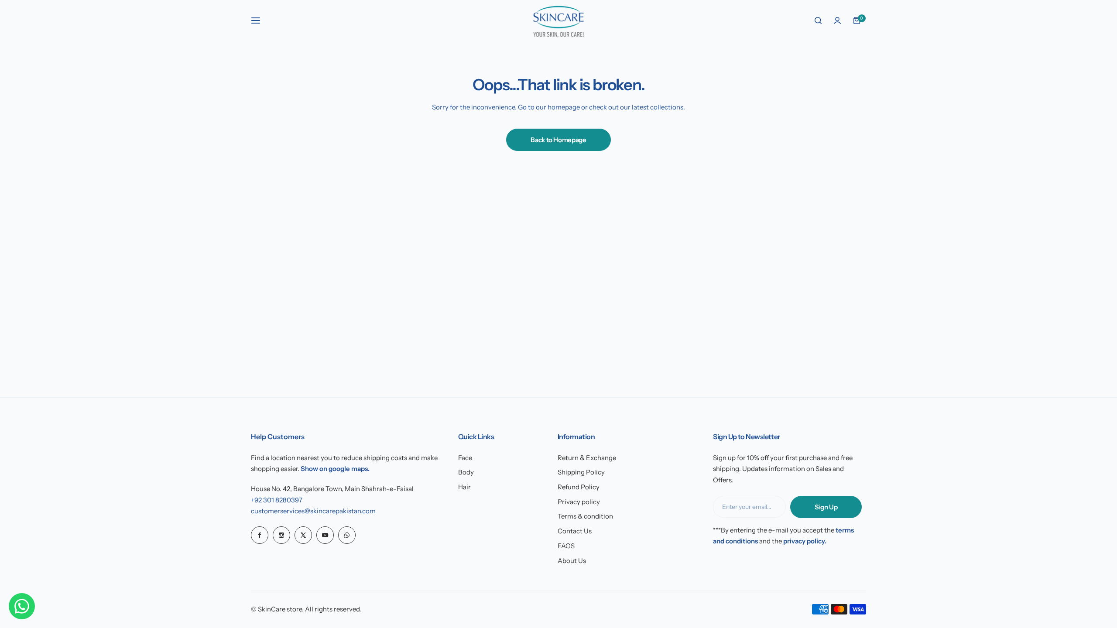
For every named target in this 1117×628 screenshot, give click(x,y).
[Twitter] (303, 535)
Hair (464, 487)
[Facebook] (259, 535)
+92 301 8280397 (276, 500)
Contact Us (575, 531)
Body (466, 472)
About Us (572, 560)
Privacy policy (579, 502)
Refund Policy (579, 487)
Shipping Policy (581, 472)
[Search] (818, 20)
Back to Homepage (558, 140)
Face (465, 458)
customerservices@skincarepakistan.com (313, 511)
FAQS (566, 546)
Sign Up (826, 507)
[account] (837, 20)
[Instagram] (281, 535)
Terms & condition (585, 516)
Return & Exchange (587, 458)
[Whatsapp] (347, 535)
